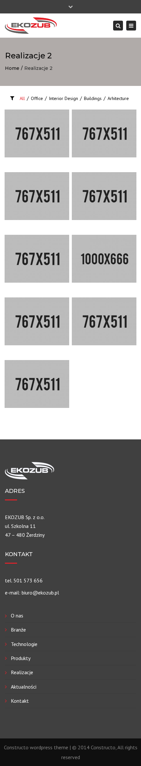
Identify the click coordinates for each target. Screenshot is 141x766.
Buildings (93, 98)
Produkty (20, 658)
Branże (18, 629)
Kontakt (20, 700)
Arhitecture (118, 98)
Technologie (24, 644)
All (22, 98)
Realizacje (22, 672)
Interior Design (63, 98)
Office (37, 98)
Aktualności (23, 686)
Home (12, 68)
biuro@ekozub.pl (40, 592)
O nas (17, 615)
